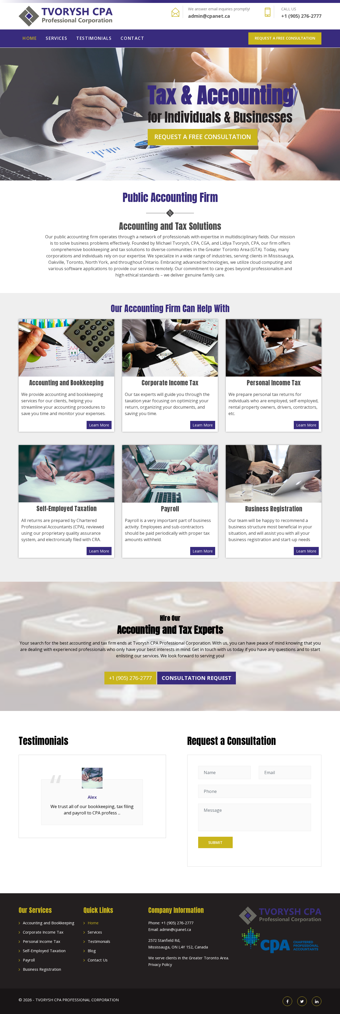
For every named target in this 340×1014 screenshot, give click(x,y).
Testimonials (94, 38)
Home (30, 38)
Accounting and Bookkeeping (48, 922)
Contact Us (98, 960)
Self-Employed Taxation (44, 950)
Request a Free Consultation (285, 38)
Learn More (99, 425)
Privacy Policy (160, 964)
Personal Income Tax (41, 941)
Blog (92, 950)
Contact (132, 38)
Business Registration (42, 969)
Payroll (29, 960)
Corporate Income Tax (43, 932)
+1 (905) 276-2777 (301, 16)
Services (56, 38)
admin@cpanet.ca (209, 16)
